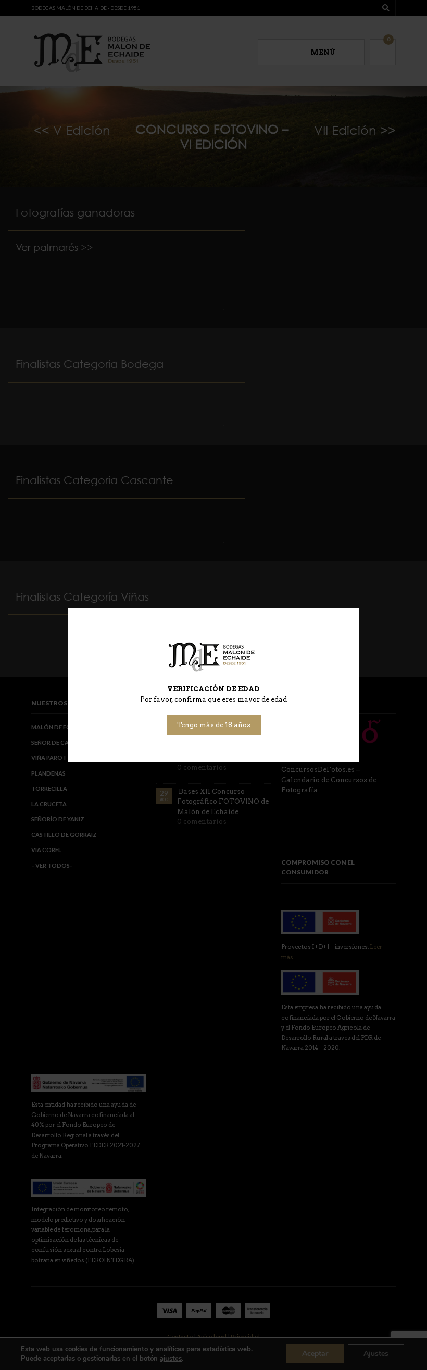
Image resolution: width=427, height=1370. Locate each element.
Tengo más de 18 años (213, 725)
